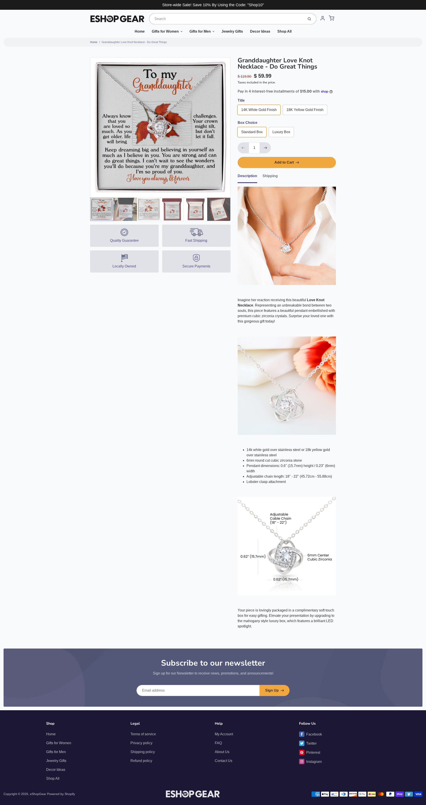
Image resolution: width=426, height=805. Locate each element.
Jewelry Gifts (232, 31)
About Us (222, 752)
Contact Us (223, 761)
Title (241, 100)
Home (140, 31)
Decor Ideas (260, 31)
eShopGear (38, 794)
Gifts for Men (200, 31)
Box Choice (247, 123)
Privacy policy (141, 743)
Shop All (284, 31)
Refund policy (141, 761)
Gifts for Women (165, 31)
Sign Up (272, 690)
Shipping (270, 176)
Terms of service (143, 734)
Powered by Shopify (61, 794)
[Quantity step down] (243, 147)
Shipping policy (142, 752)
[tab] (250, 177)
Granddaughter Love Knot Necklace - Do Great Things (134, 42)
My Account (224, 734)
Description (247, 176)
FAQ (218, 743)
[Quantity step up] (265, 147)
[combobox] (226, 18)
